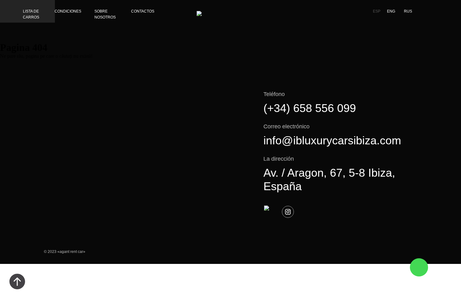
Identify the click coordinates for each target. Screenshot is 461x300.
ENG (391, 11)
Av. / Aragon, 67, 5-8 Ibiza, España (329, 179)
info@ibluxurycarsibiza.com (332, 140)
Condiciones (68, 11)
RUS (408, 11)
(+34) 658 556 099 (309, 108)
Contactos (142, 11)
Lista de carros (31, 14)
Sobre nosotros (105, 14)
